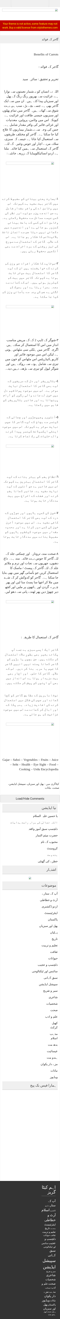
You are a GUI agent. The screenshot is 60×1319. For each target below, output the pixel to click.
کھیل (55, 1023)
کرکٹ (54, 1027)
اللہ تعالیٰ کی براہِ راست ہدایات (34, 822)
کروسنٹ (52, 848)
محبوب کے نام (49, 841)
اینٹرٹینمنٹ (51, 913)
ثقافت (54, 951)
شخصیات (52, 1003)
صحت (56, 787)
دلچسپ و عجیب (48, 964)
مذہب (54, 1033)
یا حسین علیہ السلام (45, 815)
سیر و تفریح (50, 990)
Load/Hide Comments (30, 798)
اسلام (54, 1038)
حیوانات (53, 958)
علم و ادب (51, 1016)
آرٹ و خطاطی (49, 900)
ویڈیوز (54, 1077)
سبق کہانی (51, 977)
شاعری (53, 997)
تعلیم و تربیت (50, 945)
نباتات (48, 787)
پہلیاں (54, 932)
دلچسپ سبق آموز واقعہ (43, 828)
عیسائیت (52, 1051)
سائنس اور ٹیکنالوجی (45, 971)
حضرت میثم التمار (47, 835)
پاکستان (53, 919)
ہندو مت (52, 1057)
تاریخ (55, 938)
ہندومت (52, 854)
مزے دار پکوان (49, 1064)
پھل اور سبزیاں (35, 784)
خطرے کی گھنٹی (48, 861)
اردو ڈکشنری (50, 906)
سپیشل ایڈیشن (17, 784)
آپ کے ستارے (50, 893)
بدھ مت (53, 1044)
